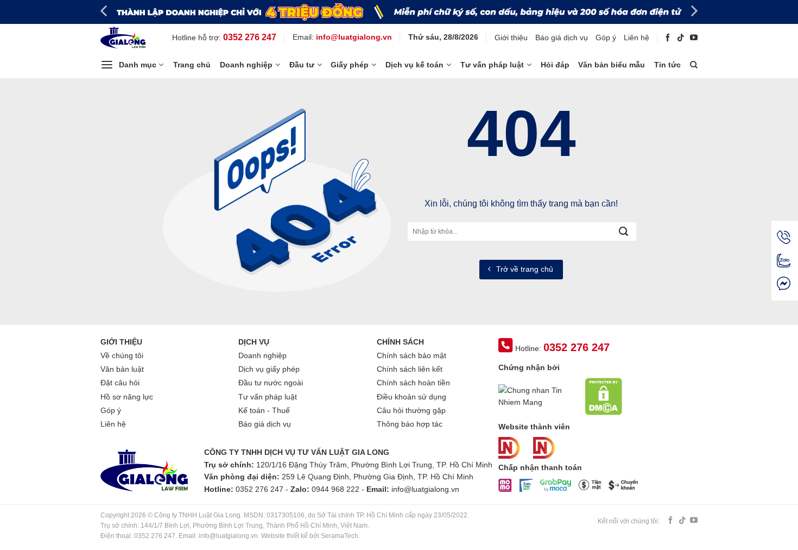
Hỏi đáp (555, 64)
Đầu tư (301, 64)
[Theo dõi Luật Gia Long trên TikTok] (681, 37)
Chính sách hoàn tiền (413, 382)
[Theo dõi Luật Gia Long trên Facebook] (668, 37)
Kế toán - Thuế (264, 410)
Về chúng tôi (121, 355)
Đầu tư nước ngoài (270, 382)
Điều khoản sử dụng (411, 396)
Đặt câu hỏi (120, 382)
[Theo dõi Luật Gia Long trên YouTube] (694, 37)
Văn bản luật (122, 369)
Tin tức (667, 64)
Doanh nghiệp (246, 64)
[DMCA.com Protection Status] (603, 395)
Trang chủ (192, 64)
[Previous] (105, 10)
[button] (131, 64)
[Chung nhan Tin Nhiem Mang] (539, 395)
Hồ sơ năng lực (126, 396)
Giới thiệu (511, 37)
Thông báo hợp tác (409, 424)
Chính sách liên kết (409, 369)
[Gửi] (623, 231)
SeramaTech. (339, 536)
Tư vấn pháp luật (492, 64)
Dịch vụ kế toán (414, 64)
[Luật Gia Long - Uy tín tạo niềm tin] (124, 37)
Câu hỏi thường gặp (411, 410)
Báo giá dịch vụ (561, 37)
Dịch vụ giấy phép (269, 369)
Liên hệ (636, 37)
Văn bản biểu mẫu (611, 64)
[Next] (693, 10)
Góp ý (606, 37)
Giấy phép (350, 64)
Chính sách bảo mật (411, 355)
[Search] (694, 65)
